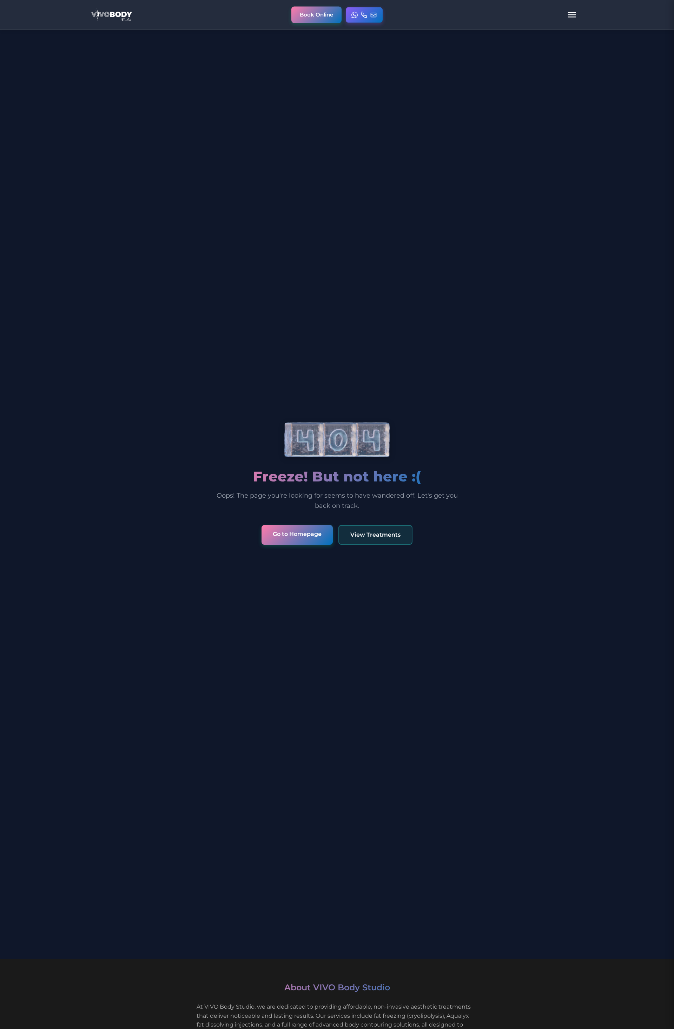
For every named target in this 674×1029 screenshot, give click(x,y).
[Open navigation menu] (572, 15)
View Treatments (375, 534)
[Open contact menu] (364, 14)
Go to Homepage (297, 534)
